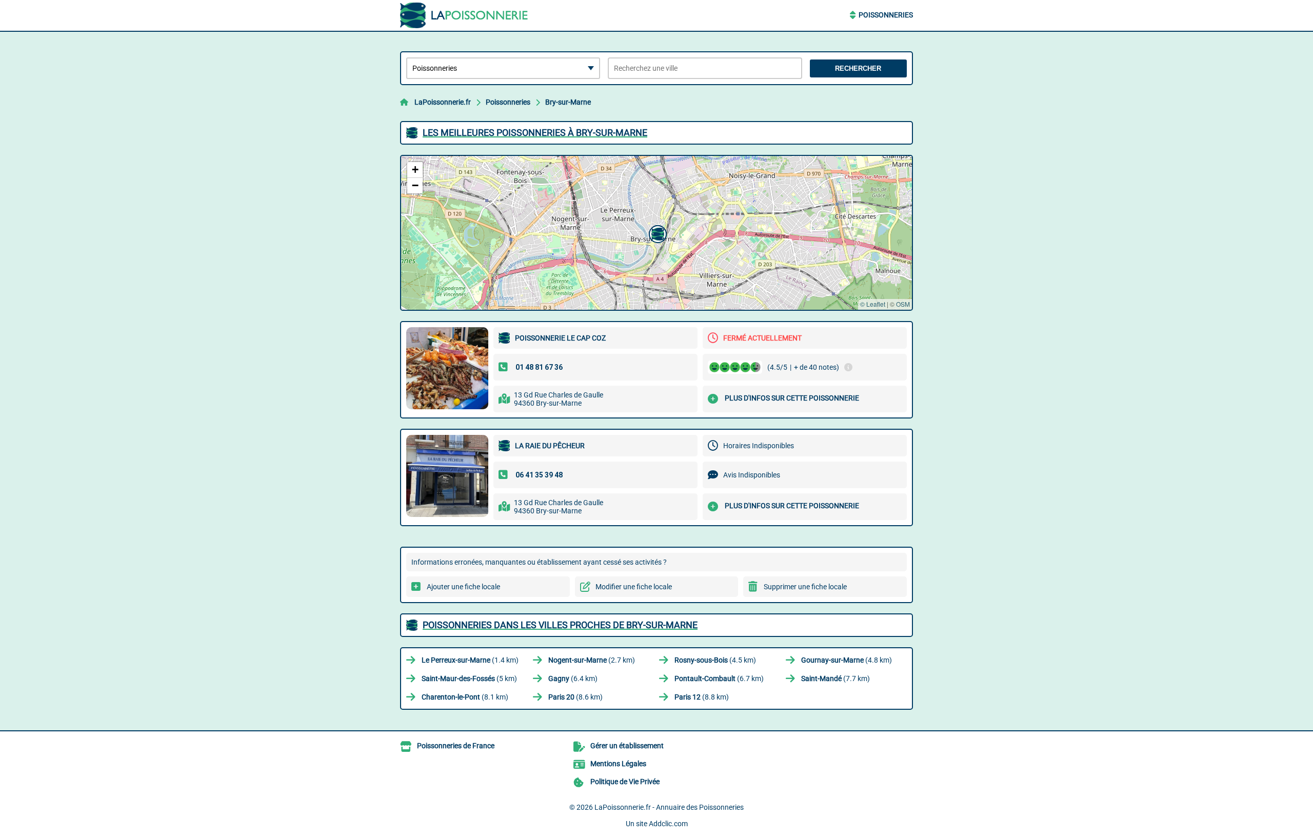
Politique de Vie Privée (625, 781)
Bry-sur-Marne (568, 102)
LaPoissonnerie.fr (442, 102)
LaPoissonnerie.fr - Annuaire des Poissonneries (669, 807)
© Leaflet (872, 304)
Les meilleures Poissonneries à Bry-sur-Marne (535, 132)
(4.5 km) (715, 660)
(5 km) (469, 678)
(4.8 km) (846, 660)
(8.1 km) (465, 697)
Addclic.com (668, 824)
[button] (656, 233)
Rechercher (858, 68)
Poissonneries (886, 15)
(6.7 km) (719, 678)
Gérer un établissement (627, 746)
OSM (903, 304)
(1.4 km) (470, 660)
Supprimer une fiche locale (805, 587)
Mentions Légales (618, 764)
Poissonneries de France (455, 746)
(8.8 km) (701, 697)
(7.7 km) (835, 678)
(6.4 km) (573, 678)
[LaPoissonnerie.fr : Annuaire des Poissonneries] (464, 15)
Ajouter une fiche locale (463, 587)
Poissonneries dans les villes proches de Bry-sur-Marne (560, 625)
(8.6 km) (575, 697)
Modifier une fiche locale (633, 587)
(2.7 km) (591, 660)
